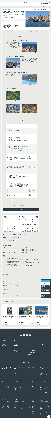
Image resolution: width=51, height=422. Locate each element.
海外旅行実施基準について (4, 349)
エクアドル (2, 383)
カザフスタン (41, 373)
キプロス (8, 405)
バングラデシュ (21, 372)
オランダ (41, 389)
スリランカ (15, 372)
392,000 (35, 222)
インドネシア (28, 373)
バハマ (40, 404)
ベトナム (8, 372)
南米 (27, 355)
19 (19, 226)
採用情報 (15, 349)
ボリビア (2, 388)
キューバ (41, 413)
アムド (46, 372)
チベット (41, 372)
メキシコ (46, 407)
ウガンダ (33, 412)
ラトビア (28, 386)
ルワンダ (33, 406)
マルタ (40, 383)
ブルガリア (15, 383)
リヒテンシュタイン (42, 388)
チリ (2, 387)
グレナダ (46, 400)
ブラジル (8, 388)
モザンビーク (33, 401)
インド (15, 373)
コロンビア (8, 387)
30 (12, 230)
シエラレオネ (33, 408)
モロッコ (8, 402)
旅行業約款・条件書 (3, 345)
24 (14, 228)
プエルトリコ (46, 411)
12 (21, 211)
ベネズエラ (8, 383)
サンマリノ (46, 386)
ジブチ (28, 406)
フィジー (15, 406)
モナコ (40, 386)
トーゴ (33, 411)
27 (27, 230)
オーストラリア (16, 401)
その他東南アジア (29, 354)
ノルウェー (33, 388)
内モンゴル (41, 374)
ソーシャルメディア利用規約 (17, 351)
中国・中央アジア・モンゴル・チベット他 (31, 351)
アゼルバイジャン (29, 383)
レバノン (2, 407)
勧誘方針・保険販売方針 (4, 346)
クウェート (2, 411)
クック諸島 (15, 405)
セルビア (21, 383)
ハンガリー (15, 386)
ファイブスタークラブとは (8, 2)
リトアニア (33, 389)
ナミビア (33, 402)
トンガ (20, 407)
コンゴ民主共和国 (29, 405)
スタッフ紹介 (14, 2)
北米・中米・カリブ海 (29, 356)
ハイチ (46, 402)
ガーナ (28, 411)
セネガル (33, 407)
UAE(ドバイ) (8, 411)
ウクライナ (33, 387)
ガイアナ (2, 389)
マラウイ (33, 400)
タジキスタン (41, 375)
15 (32, 226)
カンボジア (2, 372)
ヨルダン (8, 401)
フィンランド (28, 389)
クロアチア (15, 390)
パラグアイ (8, 386)
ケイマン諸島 (15, 402)
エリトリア (28, 407)
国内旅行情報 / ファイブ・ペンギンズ (44, 344)
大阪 (21, 209)
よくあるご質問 (3, 344)
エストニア (28, 387)
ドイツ (46, 383)
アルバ (40, 403)
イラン (7, 408)
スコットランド (47, 389)
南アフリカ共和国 (34, 405)
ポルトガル (46, 388)
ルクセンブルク (41, 390)
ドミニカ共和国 (41, 415)
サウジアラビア (8, 407)
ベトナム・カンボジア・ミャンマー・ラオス (31, 353)
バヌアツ (21, 408)
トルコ (2, 401)
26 (19, 228)
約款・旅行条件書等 (6, 293)
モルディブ (15, 407)
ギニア (28, 412)
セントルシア (46, 412)
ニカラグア (46, 408)
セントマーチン (47, 413)
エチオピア (28, 408)
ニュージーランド (22, 402)
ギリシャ (8, 406)
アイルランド (46, 387)
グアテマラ (46, 401)
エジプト (2, 406)
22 (32, 228)
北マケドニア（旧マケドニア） (16, 389)
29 (32, 230)
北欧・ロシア (28, 345)
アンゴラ (28, 400)
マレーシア (33, 373)
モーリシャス (15, 408)
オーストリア (15, 387)
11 (19, 211)
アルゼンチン (3, 386)
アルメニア (28, 388)
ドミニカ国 (41, 414)
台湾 (27, 369)
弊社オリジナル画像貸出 (17, 350)
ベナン (28, 401)
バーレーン (2, 408)
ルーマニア (21, 389)
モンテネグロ (21, 386)
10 (17, 211)
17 (37, 226)
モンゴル (46, 375)
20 (27, 228)
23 (12, 228)
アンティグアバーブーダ (42, 402)
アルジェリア (3, 405)
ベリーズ (41, 407)
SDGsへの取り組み (16, 352)
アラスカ (41, 400)
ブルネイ (28, 372)
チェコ (20, 388)
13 (27, 226)
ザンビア (33, 413)
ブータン (21, 373)
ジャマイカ (46, 405)
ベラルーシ (28, 392)
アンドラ (46, 393)
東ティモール (33, 372)
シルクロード (46, 374)
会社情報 (15, 346)
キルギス (46, 373)
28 (7, 230)
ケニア (28, 413)
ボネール (41, 409)
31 (37, 230)
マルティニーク (47, 406)
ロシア (33, 383)
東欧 (27, 344)
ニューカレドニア (22, 401)
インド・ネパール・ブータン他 (30, 349)
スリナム (8, 389)
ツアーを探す (2, 2)
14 (30, 226)
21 (7, 228)
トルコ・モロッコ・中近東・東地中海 (31, 346)
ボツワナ (28, 402)
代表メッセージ (16, 345)
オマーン (2, 402)
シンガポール (33, 369)
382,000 (5, 231)
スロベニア (21, 387)
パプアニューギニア (22, 404)
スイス (46, 392)
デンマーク (33, 386)
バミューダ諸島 (41, 408)
